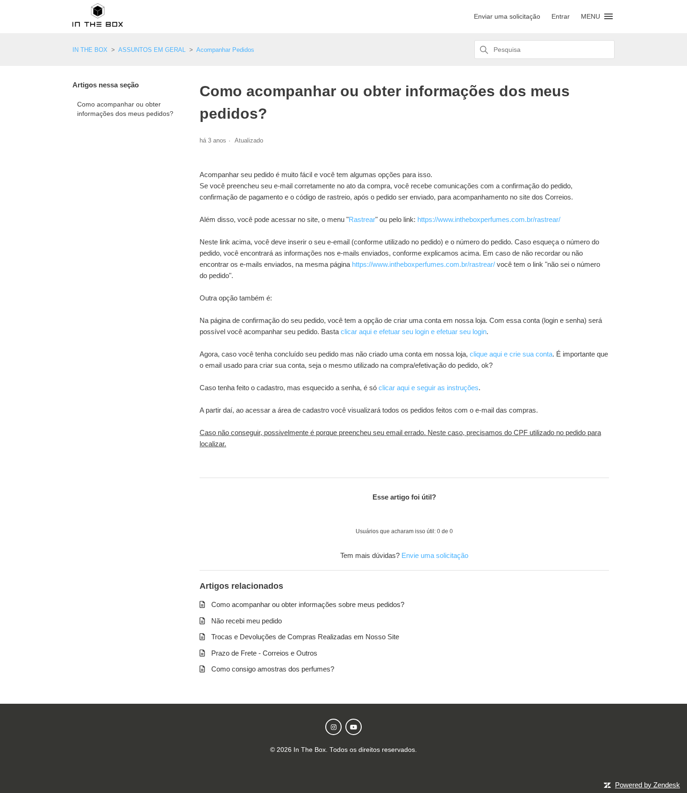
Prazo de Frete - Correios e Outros (264, 653)
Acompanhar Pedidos (225, 49)
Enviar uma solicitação (507, 16)
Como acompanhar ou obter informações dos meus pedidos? (125, 109)
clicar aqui (394, 388)
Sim (380, 514)
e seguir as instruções (444, 388)
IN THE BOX (89, 49)
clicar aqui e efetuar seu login (385, 332)
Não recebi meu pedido (246, 621)
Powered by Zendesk (647, 785)
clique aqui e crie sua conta (511, 354)
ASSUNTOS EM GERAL (152, 49)
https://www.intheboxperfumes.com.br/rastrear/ (488, 219)
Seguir (590, 141)
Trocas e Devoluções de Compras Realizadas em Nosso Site (305, 637)
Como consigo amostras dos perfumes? (272, 669)
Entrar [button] (560, 16)
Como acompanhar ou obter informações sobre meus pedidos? (307, 604)
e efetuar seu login (458, 332)
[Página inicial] (97, 24)
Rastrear (362, 219)
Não (428, 514)
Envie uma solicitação (434, 555)
